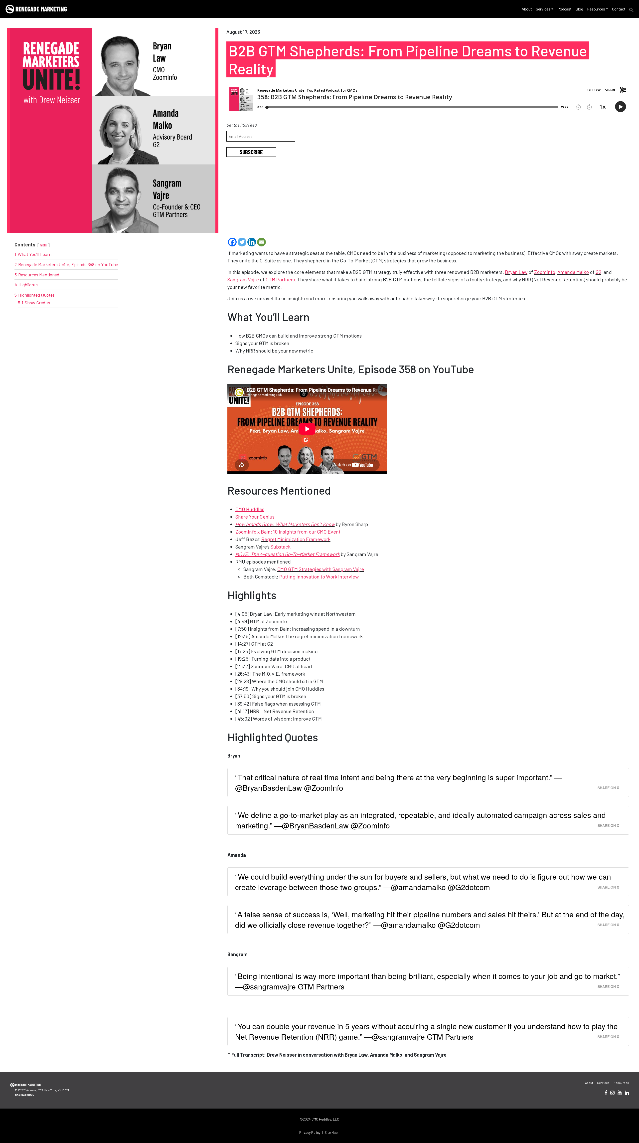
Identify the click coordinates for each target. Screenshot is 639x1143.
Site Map (331, 1132)
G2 (598, 272)
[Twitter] (242, 242)
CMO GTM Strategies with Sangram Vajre (320, 569)
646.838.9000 (24, 1094)
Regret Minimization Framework (295, 539)
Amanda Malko (573, 272)
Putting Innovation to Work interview (319, 576)
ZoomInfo (544, 272)
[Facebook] (232, 242)
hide (43, 244)
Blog (579, 8)
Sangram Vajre (243, 279)
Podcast (564, 8)
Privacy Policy (309, 1132)
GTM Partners (280, 279)
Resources (596, 8)
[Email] (261, 242)
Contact (619, 8)
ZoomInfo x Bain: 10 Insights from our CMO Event (287, 532)
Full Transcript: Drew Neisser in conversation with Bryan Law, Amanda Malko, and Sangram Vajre (339, 1055)
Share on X (608, 787)
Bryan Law (516, 272)
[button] (631, 9)
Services (543, 8)
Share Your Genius (255, 517)
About (527, 8)
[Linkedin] (251, 242)
